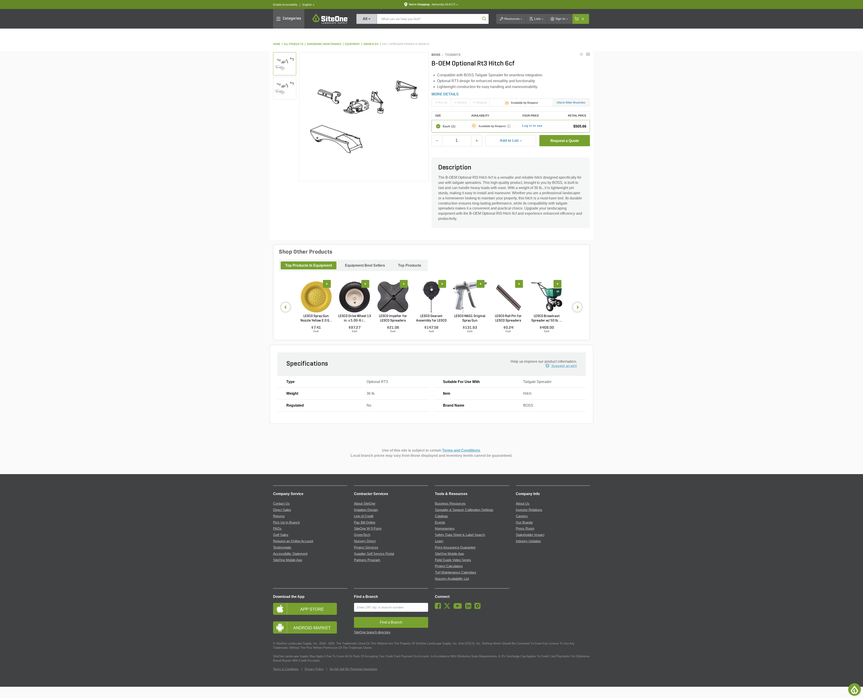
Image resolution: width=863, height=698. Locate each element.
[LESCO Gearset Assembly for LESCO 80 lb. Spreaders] (431, 297)
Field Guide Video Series (453, 560)
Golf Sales (280, 535)
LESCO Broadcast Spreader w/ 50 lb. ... (546, 318)
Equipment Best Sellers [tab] (365, 265)
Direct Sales (282, 510)
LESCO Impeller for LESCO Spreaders (393, 318)
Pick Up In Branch (286, 522)
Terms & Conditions (286, 669)
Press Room (525, 528)
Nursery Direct (365, 541)
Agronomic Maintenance (324, 44)
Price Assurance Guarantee (455, 547)
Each (449, 126)
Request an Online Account (293, 541)
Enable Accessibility (285, 4)
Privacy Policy (314, 669)
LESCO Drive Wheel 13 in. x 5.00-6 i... (354, 318)
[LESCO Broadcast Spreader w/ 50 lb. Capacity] (547, 297)
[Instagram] (478, 608)
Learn (439, 541)
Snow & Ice (371, 44)
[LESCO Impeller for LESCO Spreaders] (393, 297)
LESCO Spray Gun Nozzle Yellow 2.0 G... (316, 318)
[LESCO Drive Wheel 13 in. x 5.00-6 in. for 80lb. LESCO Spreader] (354, 297)
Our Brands (524, 522)
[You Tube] (458, 608)
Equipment (352, 44)
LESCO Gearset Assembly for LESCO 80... (431, 318)
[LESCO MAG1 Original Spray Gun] (470, 297)
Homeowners (445, 528)
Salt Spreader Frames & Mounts (405, 44)
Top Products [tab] (409, 265)
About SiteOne (364, 503)
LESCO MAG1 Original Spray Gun (469, 318)
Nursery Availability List (452, 579)
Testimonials (282, 547)
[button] (308, 5)
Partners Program (367, 560)
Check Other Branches (571, 102)
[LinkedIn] (469, 608)
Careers (522, 516)
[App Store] (310, 608)
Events (440, 522)
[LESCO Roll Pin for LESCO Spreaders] (508, 297)
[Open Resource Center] (854, 689)
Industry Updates (528, 541)
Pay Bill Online (364, 522)
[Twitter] (448, 608)
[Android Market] (310, 627)
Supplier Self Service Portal (374, 554)
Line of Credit (363, 516)
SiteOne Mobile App (287, 560)
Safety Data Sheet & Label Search (460, 535)
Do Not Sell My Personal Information (353, 669)
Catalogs (441, 516)
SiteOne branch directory (372, 632)
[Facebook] (439, 608)
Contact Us (281, 503)
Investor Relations (529, 510)
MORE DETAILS (445, 94)
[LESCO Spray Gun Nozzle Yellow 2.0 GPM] (316, 297)
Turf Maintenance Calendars (455, 572)
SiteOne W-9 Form (368, 528)
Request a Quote (564, 141)
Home (276, 44)
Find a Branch (366, 597)
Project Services (366, 547)
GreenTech (362, 535)
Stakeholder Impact (530, 535)
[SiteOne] (330, 23)
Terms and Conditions (461, 450)
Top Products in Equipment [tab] (308, 265)
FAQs (277, 528)
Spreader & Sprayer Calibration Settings (464, 510)
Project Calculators (449, 566)
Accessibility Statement (290, 554)
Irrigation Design (366, 510)
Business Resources (450, 503)
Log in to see (532, 125)
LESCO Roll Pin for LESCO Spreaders (508, 318)
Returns (279, 516)
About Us (522, 503)
